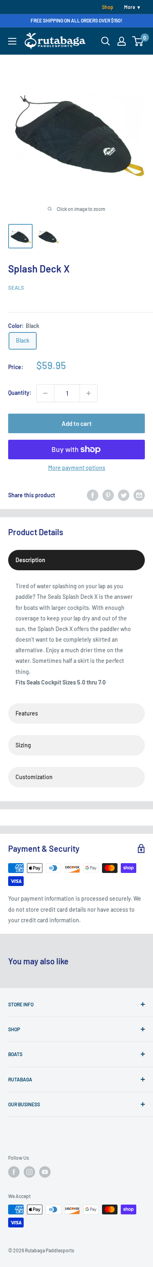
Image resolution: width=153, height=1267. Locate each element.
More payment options (76, 467)
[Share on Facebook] (92, 495)
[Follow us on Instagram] (29, 1172)
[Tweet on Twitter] (123, 495)
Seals (16, 287)
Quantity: (19, 392)
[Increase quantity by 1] (88, 393)
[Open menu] (12, 41)
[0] (138, 41)
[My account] (122, 41)
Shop (107, 7)
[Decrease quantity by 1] (45, 393)
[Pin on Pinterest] (108, 495)
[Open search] (105, 41)
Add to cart (77, 423)
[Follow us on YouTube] (45, 1172)
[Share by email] (139, 495)
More (129, 7)
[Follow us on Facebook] (14, 1172)
